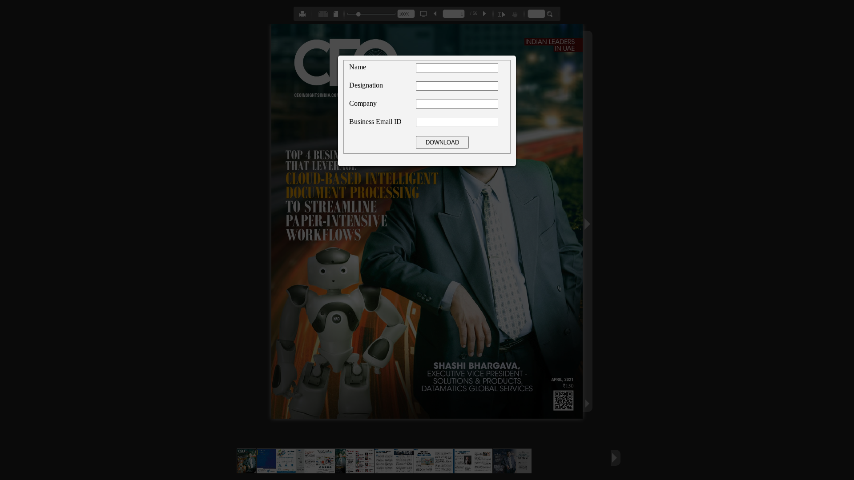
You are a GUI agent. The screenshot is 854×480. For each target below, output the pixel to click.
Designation (366, 85)
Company (363, 103)
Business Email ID (375, 121)
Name (357, 67)
